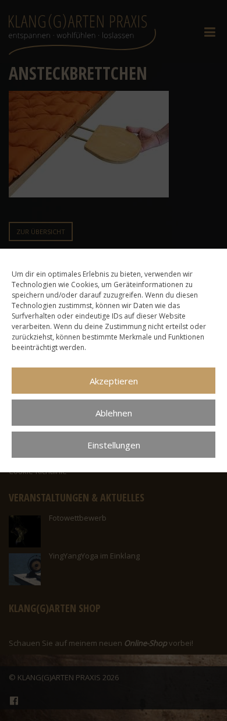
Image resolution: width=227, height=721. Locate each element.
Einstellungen (113, 445)
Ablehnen (113, 413)
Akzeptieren (114, 381)
